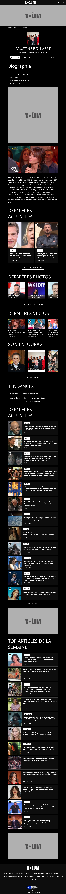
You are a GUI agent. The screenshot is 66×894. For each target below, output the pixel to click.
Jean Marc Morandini (15, 190)
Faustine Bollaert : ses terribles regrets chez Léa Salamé (16, 332)
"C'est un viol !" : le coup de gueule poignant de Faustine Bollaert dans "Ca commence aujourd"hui (56, 332)
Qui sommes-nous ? (25, 873)
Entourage (51, 57)
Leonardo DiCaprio (18, 398)
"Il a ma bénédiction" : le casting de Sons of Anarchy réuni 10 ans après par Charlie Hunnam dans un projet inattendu (40, 443)
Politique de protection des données (11, 876)
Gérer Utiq (59, 876)
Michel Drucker (46, 195)
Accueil (10, 27)
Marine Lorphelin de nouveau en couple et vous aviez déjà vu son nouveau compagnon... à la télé (40, 774)
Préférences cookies (33, 879)
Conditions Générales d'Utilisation (11, 873)
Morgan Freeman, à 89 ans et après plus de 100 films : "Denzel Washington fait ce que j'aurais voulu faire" (40, 428)
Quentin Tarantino (30, 394)
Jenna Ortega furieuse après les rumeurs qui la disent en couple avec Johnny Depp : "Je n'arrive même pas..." (39, 789)
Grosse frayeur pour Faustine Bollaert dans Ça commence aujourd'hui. (36, 332)
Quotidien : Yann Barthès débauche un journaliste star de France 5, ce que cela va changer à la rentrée (38, 822)
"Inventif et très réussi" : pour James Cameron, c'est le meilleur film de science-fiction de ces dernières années (40, 504)
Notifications (52, 876)
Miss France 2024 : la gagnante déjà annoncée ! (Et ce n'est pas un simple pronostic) (39, 759)
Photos (39, 57)
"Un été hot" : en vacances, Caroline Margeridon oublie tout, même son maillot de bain (39, 671)
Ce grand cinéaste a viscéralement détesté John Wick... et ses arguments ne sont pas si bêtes (39, 748)
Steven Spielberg (38, 398)
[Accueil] (30, 2)
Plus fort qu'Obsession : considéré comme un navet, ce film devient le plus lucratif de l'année (39, 534)
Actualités (27, 57)
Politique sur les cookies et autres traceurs (51, 873)
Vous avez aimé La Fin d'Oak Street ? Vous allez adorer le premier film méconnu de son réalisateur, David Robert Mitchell (40, 458)
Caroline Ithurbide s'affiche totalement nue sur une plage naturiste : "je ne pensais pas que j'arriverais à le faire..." (40, 659)
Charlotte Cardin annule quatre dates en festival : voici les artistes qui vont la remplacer (39, 593)
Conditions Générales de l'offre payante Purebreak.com (34, 876)
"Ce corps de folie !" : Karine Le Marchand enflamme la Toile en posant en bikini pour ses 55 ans (40, 701)
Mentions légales (36, 873)
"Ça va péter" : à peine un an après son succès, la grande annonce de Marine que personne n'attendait (39, 563)
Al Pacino (14, 394)
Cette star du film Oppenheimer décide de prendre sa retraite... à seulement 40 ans (37, 734)
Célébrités (15, 27)
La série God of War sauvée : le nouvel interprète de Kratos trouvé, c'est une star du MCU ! (39, 548)
